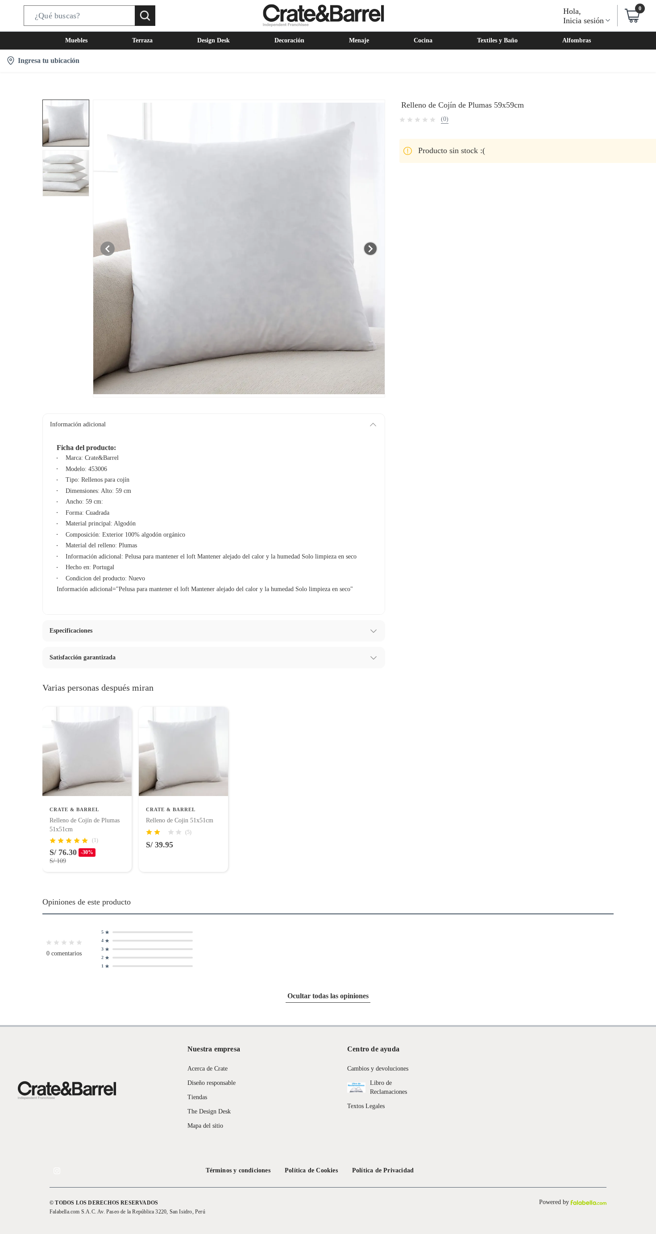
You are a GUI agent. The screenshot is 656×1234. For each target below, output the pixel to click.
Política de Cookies (311, 1170)
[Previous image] (107, 249)
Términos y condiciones (238, 1170)
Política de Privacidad (383, 1170)
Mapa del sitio (205, 1125)
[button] (89, 15)
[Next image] (370, 249)
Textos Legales (366, 1106)
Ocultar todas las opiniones (328, 996)
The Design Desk (209, 1111)
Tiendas (197, 1097)
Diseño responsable (211, 1083)
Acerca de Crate (207, 1068)
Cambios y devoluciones (377, 1068)
